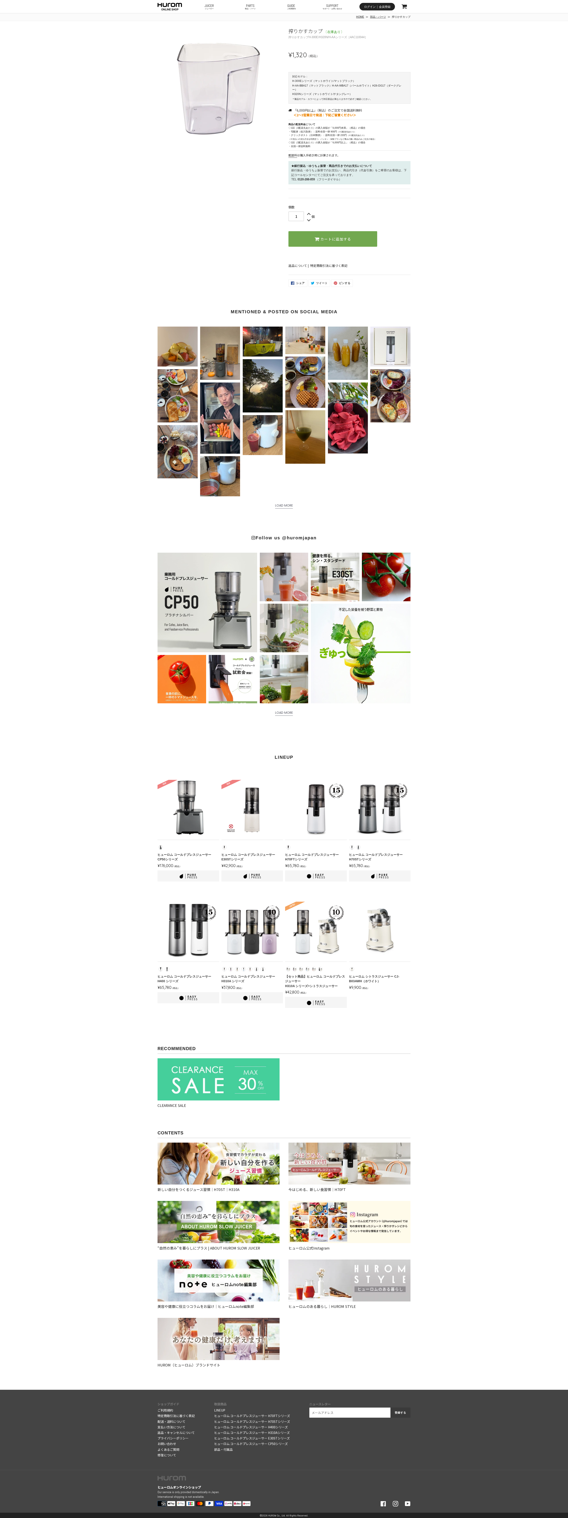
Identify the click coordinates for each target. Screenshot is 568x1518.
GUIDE (291, 6)
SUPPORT (332, 6)
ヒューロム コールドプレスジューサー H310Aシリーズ (252, 1432)
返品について (297, 265)
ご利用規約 (165, 1410)
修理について (167, 1455)
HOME (360, 16)
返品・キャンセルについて (176, 1432)
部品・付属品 (223, 1449)
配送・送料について (171, 1421)
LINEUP (219, 1410)
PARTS (250, 6)
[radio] (161, 847)
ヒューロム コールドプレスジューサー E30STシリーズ (252, 1438)
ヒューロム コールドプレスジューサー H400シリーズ (251, 1427)
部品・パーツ (378, 16)
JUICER (209, 6)
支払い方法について (171, 1427)
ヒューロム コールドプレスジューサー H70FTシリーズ (252, 1416)
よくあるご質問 (168, 1449)
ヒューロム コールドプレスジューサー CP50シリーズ (251, 1443)
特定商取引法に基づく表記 (328, 265)
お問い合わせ (167, 1443)
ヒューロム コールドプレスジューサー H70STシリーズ (252, 1421)
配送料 (292, 155)
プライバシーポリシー (173, 1438)
